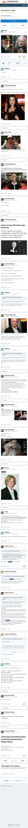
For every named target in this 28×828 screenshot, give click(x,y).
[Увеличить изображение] (13, 107)
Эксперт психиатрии (10, 571)
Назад (4, 25)
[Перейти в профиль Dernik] (2, 512)
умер (6, 169)
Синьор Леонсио (8, 546)
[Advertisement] (14, 805)
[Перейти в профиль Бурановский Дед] (2, 199)
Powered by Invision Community (14, 826)
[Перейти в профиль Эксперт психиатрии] (2, 572)
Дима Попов (7, 132)
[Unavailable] (14, 44)
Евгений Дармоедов (6, 15)
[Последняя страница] (26, 25)
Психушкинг (16, 638)
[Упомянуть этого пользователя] (2, 57)
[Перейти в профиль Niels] (2, 31)
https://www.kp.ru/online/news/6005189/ (9, 391)
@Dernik (10, 561)
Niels (5, 30)
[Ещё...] (25, 31)
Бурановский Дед (9, 198)
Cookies (18, 824)
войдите (14, 768)
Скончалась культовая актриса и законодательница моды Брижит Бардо (13, 739)
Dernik (6, 511)
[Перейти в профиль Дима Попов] (2, 133)
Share (6, 780)
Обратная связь (11, 824)
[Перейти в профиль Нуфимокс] (2, 69)
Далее (23, 25)
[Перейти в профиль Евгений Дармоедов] (2, 86)
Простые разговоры (11, 16)
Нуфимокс (7, 68)
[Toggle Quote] (3, 297)
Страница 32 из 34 (14, 25)
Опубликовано (10, 31)
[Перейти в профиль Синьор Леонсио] (2, 547)
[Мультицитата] (5, 57)
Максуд (6, 467)
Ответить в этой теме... (8, 773)
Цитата (8, 56)
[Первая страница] (2, 25)
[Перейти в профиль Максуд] (2, 468)
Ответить (14, 21)
